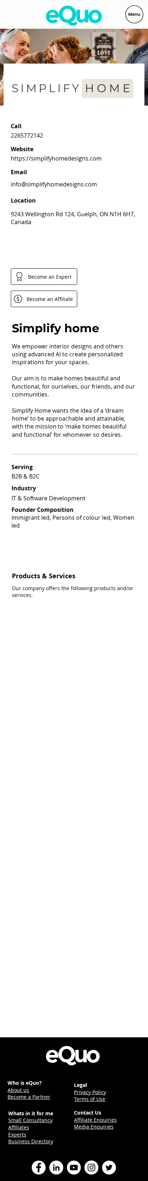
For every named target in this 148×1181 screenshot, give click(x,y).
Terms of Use (89, 1099)
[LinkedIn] (56, 1168)
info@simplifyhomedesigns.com (54, 184)
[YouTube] (74, 1168)
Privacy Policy (90, 1092)
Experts (17, 1134)
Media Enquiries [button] (94, 1126)
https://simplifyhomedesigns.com (56, 158)
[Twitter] (109, 1168)
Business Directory (30, 1141)
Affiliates (18, 1127)
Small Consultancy (30, 1120)
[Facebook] (39, 1168)
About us (18, 1090)
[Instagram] (91, 1168)
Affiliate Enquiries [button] (95, 1119)
